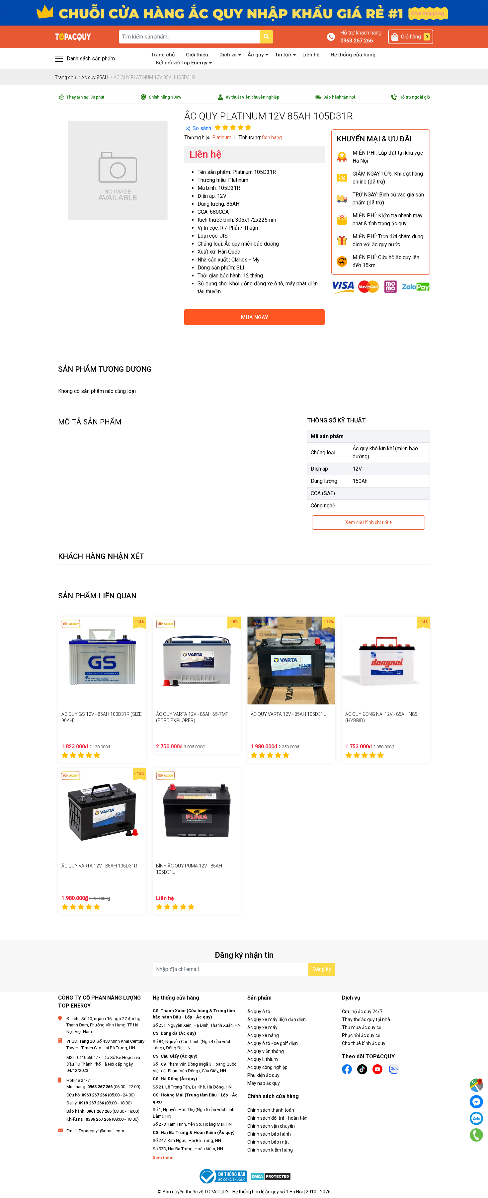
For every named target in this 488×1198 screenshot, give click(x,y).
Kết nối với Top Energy (181, 63)
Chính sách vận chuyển (271, 1126)
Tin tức (283, 55)
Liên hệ (310, 55)
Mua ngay (254, 317)
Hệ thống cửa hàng (353, 55)
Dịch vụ (227, 55)
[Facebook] (476, 1101)
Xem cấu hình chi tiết (367, 522)
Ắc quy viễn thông (265, 1051)
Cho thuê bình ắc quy (363, 1043)
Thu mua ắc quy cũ (361, 1027)
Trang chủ (163, 55)
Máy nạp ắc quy (263, 1083)
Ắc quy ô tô (258, 1011)
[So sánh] (197, 128)
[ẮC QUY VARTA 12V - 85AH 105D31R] (102, 812)
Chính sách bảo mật (268, 1142)
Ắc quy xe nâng (263, 1035)
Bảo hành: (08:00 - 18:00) (102, 1111)
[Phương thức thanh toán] (380, 287)
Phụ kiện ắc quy (263, 1075)
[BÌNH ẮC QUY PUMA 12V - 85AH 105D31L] (197, 812)
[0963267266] (476, 1135)
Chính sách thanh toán (270, 1110)
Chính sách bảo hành (269, 1134)
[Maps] (476, 1085)
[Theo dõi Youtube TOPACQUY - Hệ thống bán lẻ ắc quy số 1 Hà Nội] (377, 1068)
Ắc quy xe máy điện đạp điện (276, 1019)
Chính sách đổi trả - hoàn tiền (277, 1118)
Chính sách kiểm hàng (270, 1150)
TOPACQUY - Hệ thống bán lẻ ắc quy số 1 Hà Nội (253, 1191)
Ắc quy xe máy (262, 1027)
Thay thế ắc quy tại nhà (366, 1019)
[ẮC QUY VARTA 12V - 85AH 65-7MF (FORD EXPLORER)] (197, 661)
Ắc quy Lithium (262, 1059)
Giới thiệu (197, 55)
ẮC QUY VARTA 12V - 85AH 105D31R (99, 865)
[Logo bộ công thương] (224, 1176)
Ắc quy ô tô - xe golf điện (272, 1043)
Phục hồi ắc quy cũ (361, 1035)
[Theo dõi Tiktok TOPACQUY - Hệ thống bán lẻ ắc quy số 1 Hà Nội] (362, 1068)
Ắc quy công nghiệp (267, 1067)
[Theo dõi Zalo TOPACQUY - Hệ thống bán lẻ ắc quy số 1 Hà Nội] (394, 1068)
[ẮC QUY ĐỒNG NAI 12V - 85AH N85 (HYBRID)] (386, 661)
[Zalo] (476, 1118)
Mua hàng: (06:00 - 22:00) (103, 1086)
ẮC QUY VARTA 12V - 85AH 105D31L (288, 714)
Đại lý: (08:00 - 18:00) (99, 1102)
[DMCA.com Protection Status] (271, 1176)
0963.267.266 (356, 40)
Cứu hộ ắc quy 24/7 (362, 1011)
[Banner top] (244, 12)
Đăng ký (321, 969)
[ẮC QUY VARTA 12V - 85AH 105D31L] (291, 661)
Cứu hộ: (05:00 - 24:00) (100, 1094)
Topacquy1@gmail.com (101, 1130)
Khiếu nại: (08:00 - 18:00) (102, 1119)
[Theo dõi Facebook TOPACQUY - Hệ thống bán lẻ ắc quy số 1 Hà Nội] (347, 1068)
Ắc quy (256, 55)
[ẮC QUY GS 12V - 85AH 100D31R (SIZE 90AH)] (102, 661)
